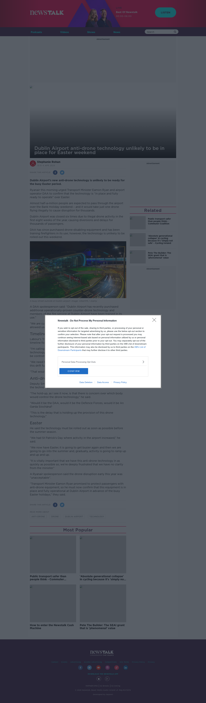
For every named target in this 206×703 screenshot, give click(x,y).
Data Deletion (85, 382)
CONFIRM (74, 371)
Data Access (103, 382)
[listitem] (103, 361)
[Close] (155, 321)
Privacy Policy (120, 382)
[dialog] (103, 351)
